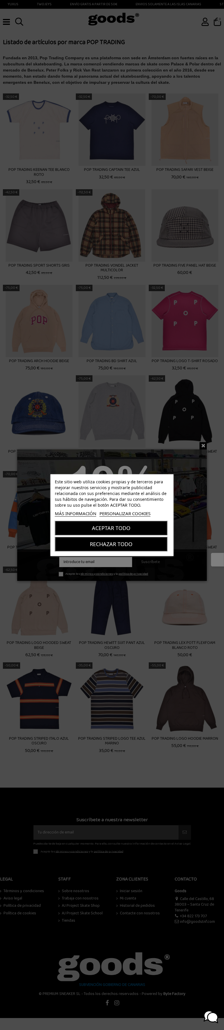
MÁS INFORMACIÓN (75, 513)
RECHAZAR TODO (111, 544)
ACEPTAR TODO (111, 527)
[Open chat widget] (211, 1017)
